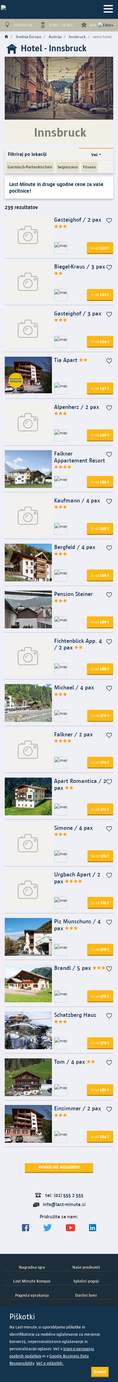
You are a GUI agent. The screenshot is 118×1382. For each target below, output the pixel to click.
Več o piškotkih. (50, 1363)
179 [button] (100, 1042)
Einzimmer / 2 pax (77, 1108)
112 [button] (100, 247)
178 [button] (100, 996)
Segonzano (68, 166)
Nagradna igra (32, 1267)
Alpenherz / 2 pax (76, 407)
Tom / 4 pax (70, 1062)
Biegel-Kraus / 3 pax (79, 266)
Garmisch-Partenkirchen (30, 166)
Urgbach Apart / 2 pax (77, 877)
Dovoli (100, 1371)
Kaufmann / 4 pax (77, 500)
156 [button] (100, 528)
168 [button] (100, 668)
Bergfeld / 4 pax (74, 547)
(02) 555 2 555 (68, 1195)
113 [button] (100, 294)
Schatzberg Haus (75, 1015)
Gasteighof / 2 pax (77, 220)
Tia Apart (66, 360)
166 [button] (100, 621)
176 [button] (100, 949)
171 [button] (100, 809)
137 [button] (100, 388)
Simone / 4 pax (73, 828)
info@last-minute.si (64, 1204)
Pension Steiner (73, 594)
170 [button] (100, 715)
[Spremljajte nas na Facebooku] (26, 1228)
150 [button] (100, 434)
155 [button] (100, 481)
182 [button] (100, 1089)
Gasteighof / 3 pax (77, 313)
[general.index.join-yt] (70, 1228)
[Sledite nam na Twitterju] (47, 1228)
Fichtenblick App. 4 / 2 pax (78, 644)
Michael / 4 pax (74, 687)
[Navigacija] (108, 9)
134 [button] (100, 341)
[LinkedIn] (93, 1228)
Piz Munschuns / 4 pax (77, 924)
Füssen (89, 166)
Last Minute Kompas (32, 1280)
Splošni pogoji (86, 1280)
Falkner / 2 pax (73, 734)
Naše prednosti (86, 1267)
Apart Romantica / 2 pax (80, 784)
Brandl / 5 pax (73, 968)
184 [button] (100, 1136)
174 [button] (100, 855)
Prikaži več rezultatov (59, 1167)
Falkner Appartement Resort (79, 456)
